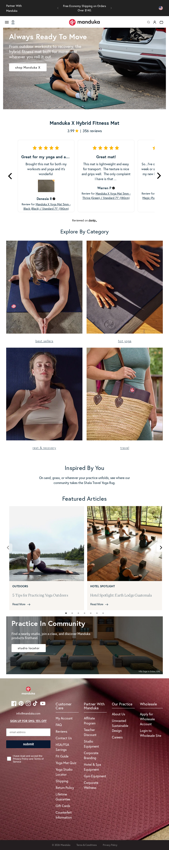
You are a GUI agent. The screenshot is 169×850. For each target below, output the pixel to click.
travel (124, 448)
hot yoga (124, 341)
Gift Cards (63, 806)
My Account (64, 718)
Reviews (61, 731)
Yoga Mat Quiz (66, 763)
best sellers (44, 341)
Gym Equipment (95, 776)
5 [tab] (91, 613)
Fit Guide (62, 756)
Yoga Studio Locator (64, 771)
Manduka (65, 844)
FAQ (59, 725)
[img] (54, 198)
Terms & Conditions (86, 844)
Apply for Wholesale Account (147, 719)
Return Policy (65, 787)
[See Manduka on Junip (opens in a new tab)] (93, 220)
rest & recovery (44, 448)
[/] (84, 22)
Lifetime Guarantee (63, 796)
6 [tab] (97, 613)
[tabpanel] (46, 558)
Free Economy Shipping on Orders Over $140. (84, 8)
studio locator (29, 648)
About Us (118, 714)
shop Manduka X (27, 67)
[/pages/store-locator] (13, 22)
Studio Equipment (91, 743)
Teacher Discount (90, 732)
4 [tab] (84, 613)
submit (28, 744)
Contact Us (64, 738)
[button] (58, 8)
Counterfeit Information (64, 814)
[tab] (66, 613)
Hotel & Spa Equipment (92, 767)
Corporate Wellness (91, 785)
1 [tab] (66, 613)
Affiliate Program (89, 720)
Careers (117, 737)
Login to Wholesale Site (150, 733)
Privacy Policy (110, 844)
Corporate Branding (91, 755)
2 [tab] (72, 613)
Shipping (62, 781)
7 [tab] (103, 613)
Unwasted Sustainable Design (120, 725)
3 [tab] (78, 613)
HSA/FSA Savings (62, 747)
